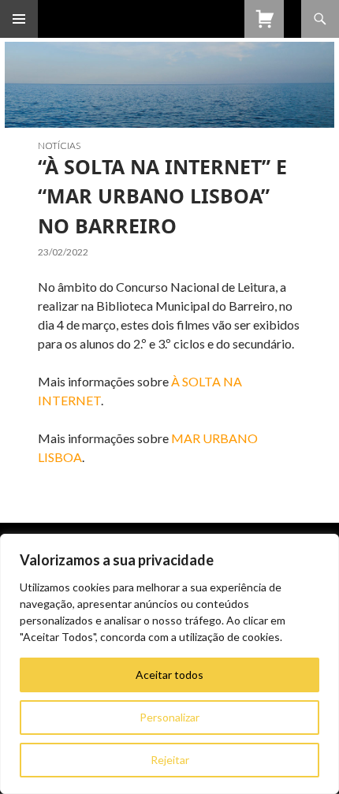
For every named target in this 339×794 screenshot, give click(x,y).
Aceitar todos (169, 674)
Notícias (59, 145)
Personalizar (169, 717)
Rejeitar (170, 759)
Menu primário (19, 19)
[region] (169, 664)
